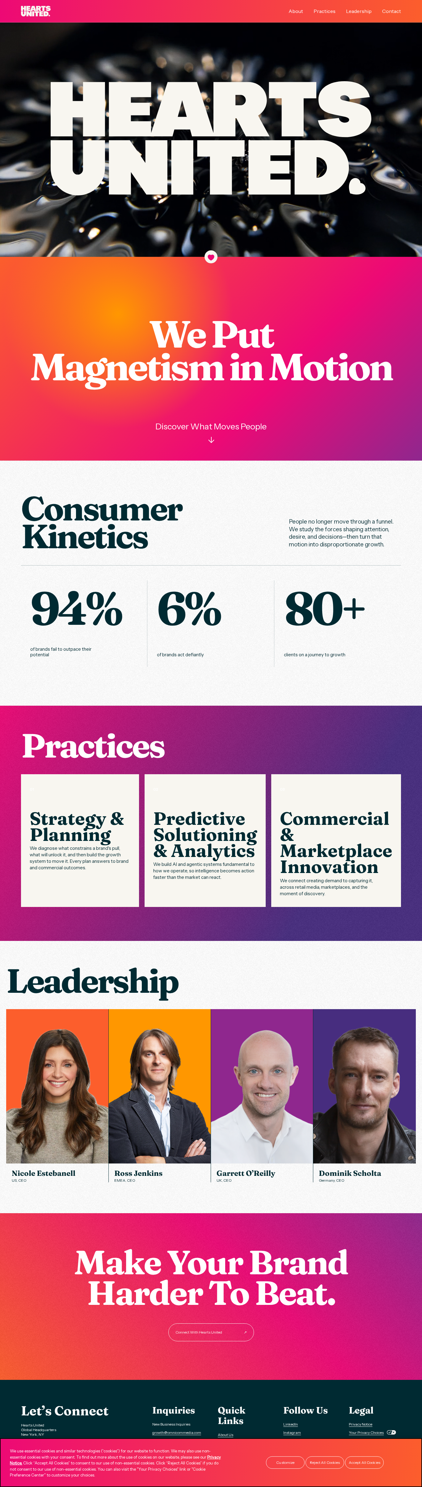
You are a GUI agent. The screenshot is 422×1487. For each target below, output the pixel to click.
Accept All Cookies (364, 1462)
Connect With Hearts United (211, 1332)
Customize (285, 1462)
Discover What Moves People (211, 433)
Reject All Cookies (325, 1462)
